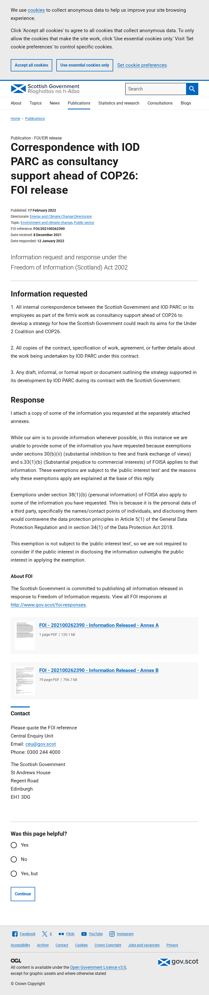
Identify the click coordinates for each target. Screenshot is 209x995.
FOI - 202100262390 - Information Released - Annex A (99, 625)
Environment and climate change (46, 223)
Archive (43, 945)
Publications (79, 103)
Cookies (81, 945)
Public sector (84, 223)
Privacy (172, 945)
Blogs (186, 103)
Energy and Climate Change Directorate (61, 216)
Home (15, 119)
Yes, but (29, 873)
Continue (23, 893)
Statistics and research (118, 103)
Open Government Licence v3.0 (98, 967)
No (24, 859)
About (16, 103)
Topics (36, 103)
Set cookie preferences (142, 65)
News (55, 103)
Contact (62, 945)
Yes (25, 845)
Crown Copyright (108, 945)
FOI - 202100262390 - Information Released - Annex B (99, 670)
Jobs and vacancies (144, 945)
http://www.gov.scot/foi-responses (48, 605)
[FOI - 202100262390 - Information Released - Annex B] (25, 680)
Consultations (160, 103)
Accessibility (20, 945)
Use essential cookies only (84, 65)
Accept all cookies (31, 65)
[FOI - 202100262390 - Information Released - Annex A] (25, 635)
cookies (36, 10)
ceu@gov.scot (40, 744)
